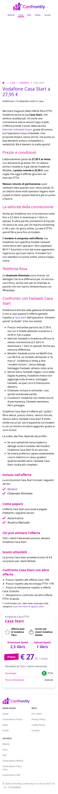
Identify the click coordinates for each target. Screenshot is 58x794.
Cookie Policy (38, 724)
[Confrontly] (29, 6)
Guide (47, 14)
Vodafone (24, 82)
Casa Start (20, 317)
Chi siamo (37, 713)
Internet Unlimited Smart (17, 129)
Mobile (11, 14)
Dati (29, 14)
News (38, 14)
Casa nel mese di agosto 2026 (28, 606)
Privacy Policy (38, 719)
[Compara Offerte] (4, 83)
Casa (20, 14)
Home (5, 713)
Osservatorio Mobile (12, 760)
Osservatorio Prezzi (12, 719)
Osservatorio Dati (11, 774)
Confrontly (16, 783)
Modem (12, 489)
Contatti (36, 730)
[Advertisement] (29, 50)
